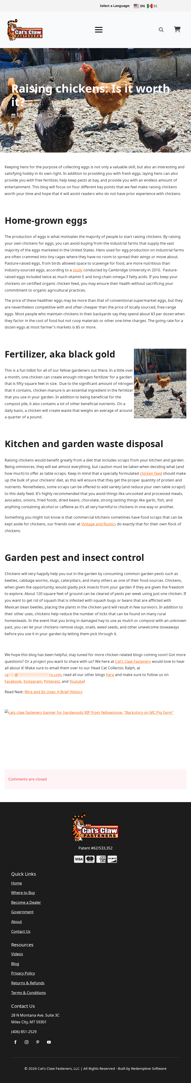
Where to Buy (23, 892)
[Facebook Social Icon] (15, 1042)
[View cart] (177, 29)
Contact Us (21, 931)
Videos (17, 953)
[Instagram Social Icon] (26, 1042)
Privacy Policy (23, 973)
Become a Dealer (26, 902)
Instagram (33, 681)
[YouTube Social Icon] (49, 1042)
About (16, 921)
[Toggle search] (161, 30)
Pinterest (52, 681)
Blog (15, 963)
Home (16, 883)
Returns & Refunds (27, 982)
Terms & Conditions (28, 992)
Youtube (76, 681)
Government (22, 911)
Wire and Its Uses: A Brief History (53, 691)
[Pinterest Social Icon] (38, 1042)
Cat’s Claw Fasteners (133, 661)
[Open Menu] (98, 29)
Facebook (13, 681)
